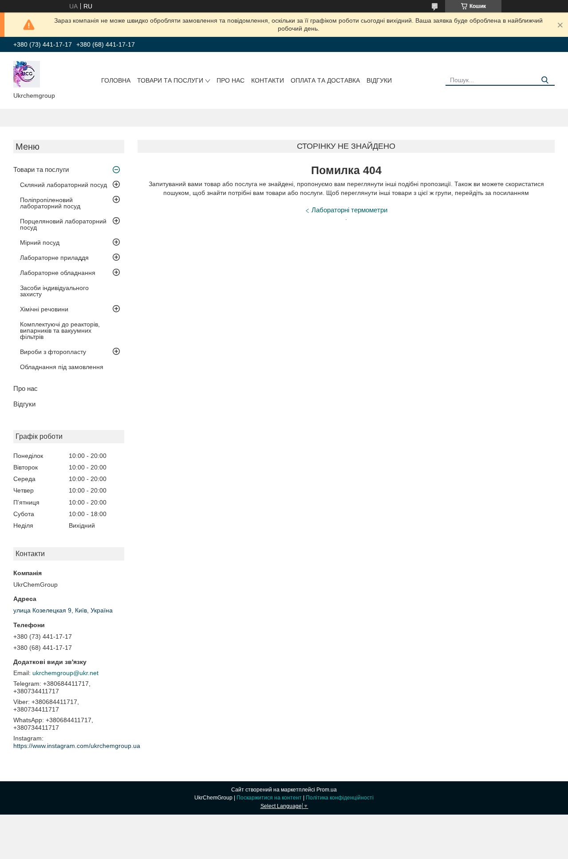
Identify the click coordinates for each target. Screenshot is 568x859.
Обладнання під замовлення (61, 366)
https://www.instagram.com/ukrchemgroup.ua (76, 745)
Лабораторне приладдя (54, 257)
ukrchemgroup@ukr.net (65, 672)
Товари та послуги (170, 80)
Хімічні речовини (44, 309)
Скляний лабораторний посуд (63, 184)
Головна (115, 80)
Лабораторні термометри (349, 210)
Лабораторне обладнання (57, 272)
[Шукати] (545, 80)
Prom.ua (326, 790)
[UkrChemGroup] (26, 73)
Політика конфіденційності (340, 798)
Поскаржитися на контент (269, 798)
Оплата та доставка (325, 80)
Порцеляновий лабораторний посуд (63, 224)
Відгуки (379, 80)
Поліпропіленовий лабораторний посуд (50, 203)
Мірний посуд (39, 242)
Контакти (267, 80)
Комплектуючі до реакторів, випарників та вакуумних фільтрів (60, 330)
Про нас (231, 80)
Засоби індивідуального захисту (54, 291)
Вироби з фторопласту (53, 351)
